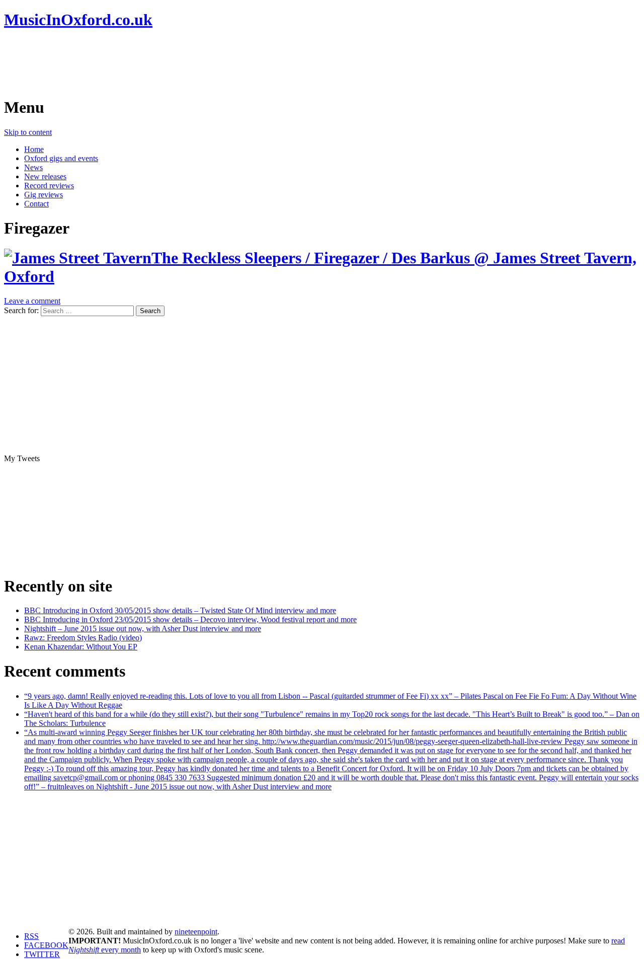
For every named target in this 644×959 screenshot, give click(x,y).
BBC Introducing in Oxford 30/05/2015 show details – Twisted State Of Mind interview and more (180, 610)
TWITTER (42, 954)
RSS (31, 936)
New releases (45, 176)
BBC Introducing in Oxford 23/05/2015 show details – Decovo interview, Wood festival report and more (190, 619)
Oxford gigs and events (61, 158)
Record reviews (49, 185)
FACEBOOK (46, 945)
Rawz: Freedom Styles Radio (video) (83, 637)
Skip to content (28, 132)
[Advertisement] (187, 63)
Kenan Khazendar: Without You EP (80, 646)
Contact (36, 203)
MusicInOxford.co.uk (78, 20)
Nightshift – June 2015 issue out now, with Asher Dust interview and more (142, 628)
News (33, 167)
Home (34, 149)
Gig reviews (43, 194)
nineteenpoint (196, 931)
